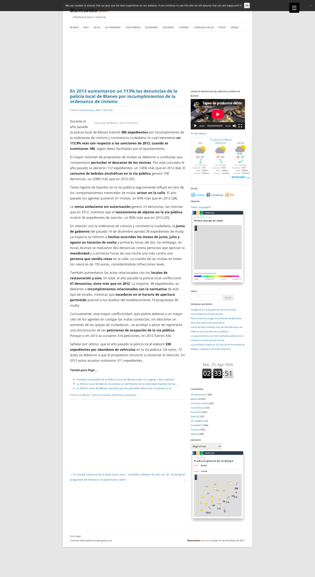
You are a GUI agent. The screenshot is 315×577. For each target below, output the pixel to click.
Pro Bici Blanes (198, 133)
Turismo (184, 27)
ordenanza (130, 395)
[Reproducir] (195, 126)
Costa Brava (133, 27)
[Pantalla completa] (240, 126)
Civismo (107, 395)
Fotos (222, 27)
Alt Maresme (113, 27)
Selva (97, 27)
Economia (151, 27)
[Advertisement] (157, 61)
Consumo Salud (204, 27)
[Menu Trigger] (294, 8)
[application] (218, 114)
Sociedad (168, 27)
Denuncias (118, 395)
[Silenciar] (234, 126)
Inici (86, 27)
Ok (246, 5)
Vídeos (235, 27)
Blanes (74, 27)
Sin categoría (198, 420)
